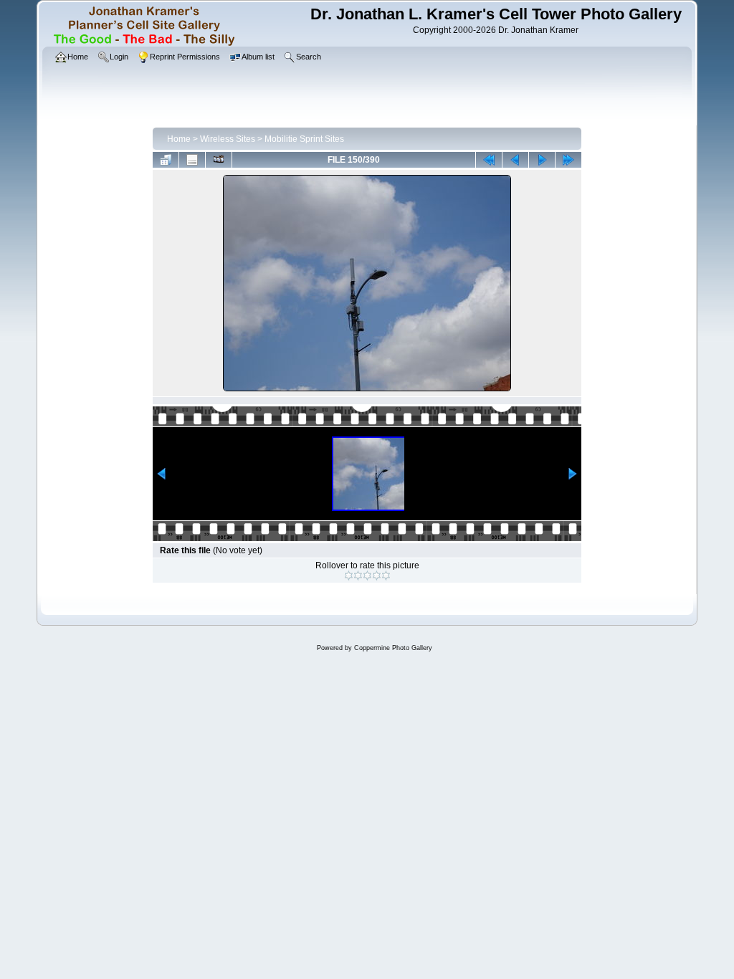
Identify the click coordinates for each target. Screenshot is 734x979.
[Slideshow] (219, 160)
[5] (386, 575)
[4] (376, 575)
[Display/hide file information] (192, 160)
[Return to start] (489, 160)
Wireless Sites (227, 139)
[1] (348, 575)
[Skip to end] (568, 160)
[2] (358, 575)
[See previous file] (515, 160)
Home (179, 139)
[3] (367, 575)
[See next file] (542, 160)
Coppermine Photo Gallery (393, 647)
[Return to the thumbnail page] (165, 160)
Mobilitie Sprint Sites (304, 139)
